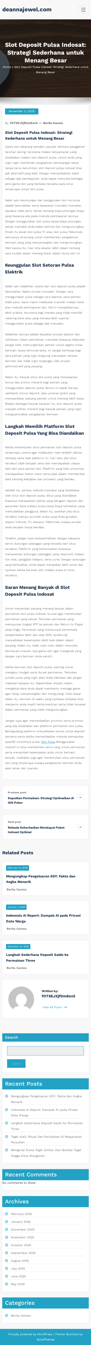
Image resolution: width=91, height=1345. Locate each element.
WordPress (44, 1334)
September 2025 (23, 1253)
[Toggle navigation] (83, 10)
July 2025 (18, 1268)
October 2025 (21, 1245)
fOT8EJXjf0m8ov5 (24, 123)
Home (7, 67)
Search (11, 1037)
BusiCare (72, 1334)
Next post (14, 822)
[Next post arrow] (80, 827)
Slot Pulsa (48, 742)
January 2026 (21, 1222)
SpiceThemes (46, 1339)
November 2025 (22, 1237)
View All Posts (52, 1007)
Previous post (17, 792)
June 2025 (18, 1276)
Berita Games (53, 123)
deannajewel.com (27, 9)
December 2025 (22, 1229)
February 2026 (21, 1214)
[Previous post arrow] (80, 797)
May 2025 (18, 1284)
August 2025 (20, 1260)
